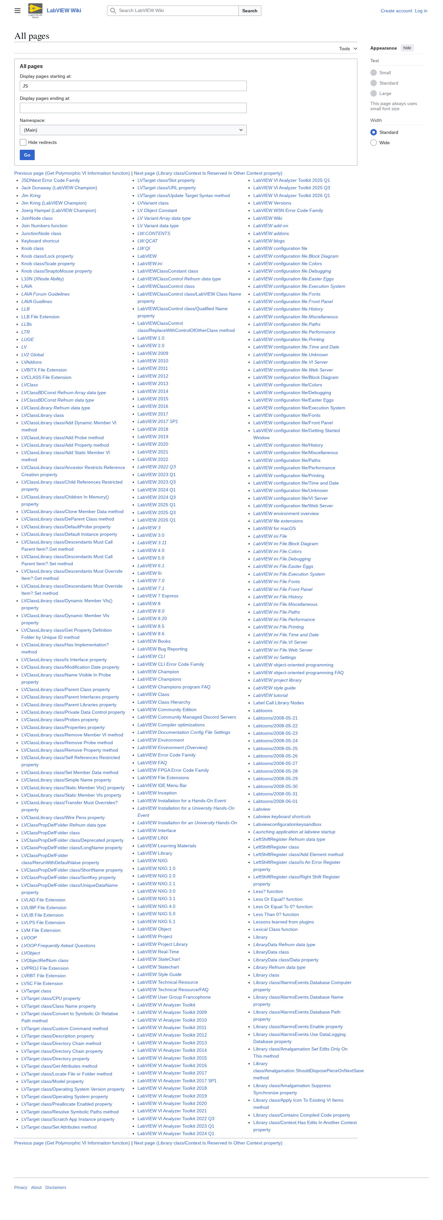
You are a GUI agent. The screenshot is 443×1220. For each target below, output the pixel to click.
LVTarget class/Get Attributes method (59, 1066)
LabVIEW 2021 (153, 451)
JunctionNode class (41, 233)
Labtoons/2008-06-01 (275, 801)
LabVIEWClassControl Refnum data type (179, 278)
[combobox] (133, 130)
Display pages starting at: (46, 76)
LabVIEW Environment (161, 740)
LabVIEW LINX (153, 837)
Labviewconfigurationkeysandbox (287, 824)
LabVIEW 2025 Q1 (157, 504)
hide (407, 48)
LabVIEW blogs (269, 240)
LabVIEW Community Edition (167, 709)
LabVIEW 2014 (153, 391)
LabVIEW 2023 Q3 (157, 482)
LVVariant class (153, 202)
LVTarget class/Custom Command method (64, 1028)
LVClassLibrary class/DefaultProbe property (66, 526)
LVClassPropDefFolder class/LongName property (71, 847)
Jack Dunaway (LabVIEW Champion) (59, 187)
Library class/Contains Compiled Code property (301, 1115)
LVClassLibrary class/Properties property (63, 727)
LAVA (26, 286)
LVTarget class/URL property (167, 187)
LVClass (29, 384)
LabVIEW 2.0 (151, 345)
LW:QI (144, 248)
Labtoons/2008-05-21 (275, 718)
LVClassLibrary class (42, 415)
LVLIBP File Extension (43, 907)
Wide (384, 142)
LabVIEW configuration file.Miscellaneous (295, 316)
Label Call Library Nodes (278, 702)
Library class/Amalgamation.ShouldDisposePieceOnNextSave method (308, 1070)
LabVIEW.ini (150, 263)
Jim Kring (31, 195)
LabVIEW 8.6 (151, 633)
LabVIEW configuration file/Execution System (299, 407)
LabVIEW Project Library (163, 944)
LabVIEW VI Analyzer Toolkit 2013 (172, 1042)
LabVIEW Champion (158, 671)
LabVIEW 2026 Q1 (157, 519)
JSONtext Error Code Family (50, 180)
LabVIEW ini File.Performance (284, 619)
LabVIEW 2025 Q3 (157, 512)
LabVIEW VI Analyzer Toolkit (166, 1004)
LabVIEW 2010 (153, 360)
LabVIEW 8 (149, 603)
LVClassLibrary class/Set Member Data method (69, 772)
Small (385, 72)
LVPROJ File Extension (45, 968)
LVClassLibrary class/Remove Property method (69, 750)
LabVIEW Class (153, 694)
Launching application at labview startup (294, 831)
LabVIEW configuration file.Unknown (290, 354)
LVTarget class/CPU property (50, 998)
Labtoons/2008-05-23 (275, 733)
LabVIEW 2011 (153, 368)
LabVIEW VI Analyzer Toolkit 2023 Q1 (176, 1126)
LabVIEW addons (271, 233)
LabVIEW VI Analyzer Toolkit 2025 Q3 (291, 187)
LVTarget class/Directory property (55, 1058)
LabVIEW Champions (159, 679)
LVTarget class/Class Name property (58, 1006)
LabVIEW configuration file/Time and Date (296, 483)
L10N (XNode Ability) (42, 278)
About (36, 1187)
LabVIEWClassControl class (166, 286)
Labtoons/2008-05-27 (275, 763)
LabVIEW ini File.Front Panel (282, 589)
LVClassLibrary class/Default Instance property (69, 534)
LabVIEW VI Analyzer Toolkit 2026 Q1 (291, 195)
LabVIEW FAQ (152, 762)
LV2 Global (32, 354)
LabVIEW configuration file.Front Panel (293, 301)
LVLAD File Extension (43, 899)
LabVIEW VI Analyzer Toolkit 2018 (172, 1088)
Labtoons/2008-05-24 (275, 740)
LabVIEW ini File (270, 536)
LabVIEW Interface (157, 830)
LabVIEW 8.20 (152, 618)
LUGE (27, 339)
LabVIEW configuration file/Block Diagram (296, 377)
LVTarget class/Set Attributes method (59, 1127)
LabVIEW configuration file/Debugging (292, 392)
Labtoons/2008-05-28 (275, 771)
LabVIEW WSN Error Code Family (288, 210)
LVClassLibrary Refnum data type (55, 407)
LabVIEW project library (277, 680)
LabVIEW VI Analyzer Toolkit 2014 (172, 1050)
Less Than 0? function (276, 914)
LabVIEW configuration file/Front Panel (293, 422)
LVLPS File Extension (43, 922)
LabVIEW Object (154, 929)
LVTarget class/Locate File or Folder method (66, 1073)
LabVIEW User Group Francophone (174, 997)
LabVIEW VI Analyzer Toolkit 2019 (172, 1095)
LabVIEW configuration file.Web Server (293, 369)
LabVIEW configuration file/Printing (288, 475)
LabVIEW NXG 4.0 (156, 906)
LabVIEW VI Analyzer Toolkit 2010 (172, 1020)
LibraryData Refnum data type (284, 944)
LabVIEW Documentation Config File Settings (184, 732)
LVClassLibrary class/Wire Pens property (63, 817)
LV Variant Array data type (164, 218)
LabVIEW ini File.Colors (277, 551)
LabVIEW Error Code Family (167, 754)
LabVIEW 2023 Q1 (157, 474)
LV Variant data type (158, 225)
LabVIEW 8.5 (151, 626)
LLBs (26, 324)
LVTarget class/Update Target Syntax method (184, 195)
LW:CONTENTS (154, 233)
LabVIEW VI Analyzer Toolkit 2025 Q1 (291, 180)
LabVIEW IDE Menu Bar (162, 785)
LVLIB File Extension (42, 915)
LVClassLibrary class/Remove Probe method (67, 742)
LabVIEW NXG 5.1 (156, 921)
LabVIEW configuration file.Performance (294, 331)
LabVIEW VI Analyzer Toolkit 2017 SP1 (177, 1080)
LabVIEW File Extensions (163, 777)
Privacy (20, 1187)
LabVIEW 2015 (153, 398)
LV (24, 346)
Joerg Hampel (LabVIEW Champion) (58, 210)
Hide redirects (42, 142)
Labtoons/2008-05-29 (275, 778)
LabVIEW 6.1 (151, 565)
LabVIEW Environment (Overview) (173, 747)
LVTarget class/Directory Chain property (62, 1051)
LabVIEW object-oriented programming (293, 664)
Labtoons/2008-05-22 (275, 725)
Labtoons (262, 710)
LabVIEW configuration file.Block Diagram (296, 256)
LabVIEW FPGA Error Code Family (173, 770)
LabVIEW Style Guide (160, 974)
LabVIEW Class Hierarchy (164, 702)
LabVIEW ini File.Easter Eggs (283, 566)
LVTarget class (36, 990)
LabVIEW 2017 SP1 (158, 421)
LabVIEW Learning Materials (167, 845)
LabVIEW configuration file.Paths (286, 324)
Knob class (32, 248)
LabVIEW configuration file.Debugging (292, 271)
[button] (17, 11)
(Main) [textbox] (30, 130)
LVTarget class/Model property (52, 1081)
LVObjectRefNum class (44, 960)
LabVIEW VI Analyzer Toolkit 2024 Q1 (176, 1133)
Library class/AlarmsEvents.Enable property (298, 1026)
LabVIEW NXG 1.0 (156, 868)
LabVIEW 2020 (153, 444)
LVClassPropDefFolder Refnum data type (63, 824)
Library (260, 937)
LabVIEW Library (155, 853)
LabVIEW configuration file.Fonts (286, 294)
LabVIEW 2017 (153, 413)
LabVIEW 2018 (153, 429)
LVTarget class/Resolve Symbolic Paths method (70, 1111)
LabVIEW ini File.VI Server (280, 642)
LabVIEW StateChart (159, 959)
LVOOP (29, 937)
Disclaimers (55, 1187)
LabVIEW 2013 (153, 383)
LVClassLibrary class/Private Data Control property (73, 712)
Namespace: (33, 120)
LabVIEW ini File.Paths (276, 612)
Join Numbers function (44, 225)
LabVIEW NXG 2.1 (156, 883)
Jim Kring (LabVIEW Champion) (54, 202)
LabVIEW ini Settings (274, 657)
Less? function (268, 891)
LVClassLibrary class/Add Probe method (62, 437)
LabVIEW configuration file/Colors (287, 384)
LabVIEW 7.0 (151, 580)
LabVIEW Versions (272, 202)
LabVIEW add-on (270, 225)
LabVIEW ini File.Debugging (282, 558)
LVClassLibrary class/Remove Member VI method (72, 734)
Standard (388, 82)
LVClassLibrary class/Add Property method (65, 445)
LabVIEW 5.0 (151, 557)
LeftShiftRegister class (276, 847)
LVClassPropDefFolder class (50, 832)
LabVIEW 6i (150, 573)
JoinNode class (37, 218)
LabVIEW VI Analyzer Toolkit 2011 (172, 1027)
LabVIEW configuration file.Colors (287, 263)
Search (249, 10)
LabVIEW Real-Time (158, 951)
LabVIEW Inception (157, 792)
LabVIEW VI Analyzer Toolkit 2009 (172, 1012)
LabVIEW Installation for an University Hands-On (187, 822)
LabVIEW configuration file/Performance (294, 467)
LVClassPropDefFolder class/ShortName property (72, 870)
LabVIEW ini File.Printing (278, 626)
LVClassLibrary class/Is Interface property (64, 659)
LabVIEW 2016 (153, 406)
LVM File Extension (41, 930)
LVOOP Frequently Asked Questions (58, 945)
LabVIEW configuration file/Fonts (286, 415)
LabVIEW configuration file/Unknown (290, 490)
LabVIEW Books (154, 641)
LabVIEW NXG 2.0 (156, 875)
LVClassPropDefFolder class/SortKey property (68, 877)
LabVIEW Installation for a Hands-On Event (182, 800)
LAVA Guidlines (36, 301)
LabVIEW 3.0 (151, 535)
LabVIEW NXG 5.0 (156, 913)
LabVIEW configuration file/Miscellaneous (295, 452)
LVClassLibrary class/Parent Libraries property (68, 704)
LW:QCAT (148, 240)
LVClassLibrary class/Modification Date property (70, 667)
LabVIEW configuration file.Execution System (299, 286)
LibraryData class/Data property (285, 959)
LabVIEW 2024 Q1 (157, 489)
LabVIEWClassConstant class (168, 271)
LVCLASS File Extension (46, 377)
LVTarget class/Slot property (166, 180)
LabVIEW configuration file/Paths (286, 460)
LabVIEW (147, 256)
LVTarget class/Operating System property (64, 1096)
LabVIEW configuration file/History (288, 445)
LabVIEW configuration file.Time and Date (296, 346)
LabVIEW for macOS (274, 528)
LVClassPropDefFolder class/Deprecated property (72, 840)
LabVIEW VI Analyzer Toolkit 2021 (172, 1110)
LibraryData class (271, 952)
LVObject (30, 953)
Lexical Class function (275, 929)
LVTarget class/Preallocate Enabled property (66, 1104)
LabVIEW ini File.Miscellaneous (285, 604)
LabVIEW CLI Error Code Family (171, 664)
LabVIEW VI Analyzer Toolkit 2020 (172, 1103)
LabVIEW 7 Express (158, 595)
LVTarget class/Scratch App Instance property (67, 1119)
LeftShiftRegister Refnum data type (289, 839)
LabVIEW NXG (153, 860)
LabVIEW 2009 (153, 353)
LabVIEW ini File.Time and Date (286, 634)
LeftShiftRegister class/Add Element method (298, 854)
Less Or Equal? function (278, 899)
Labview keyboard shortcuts (282, 816)
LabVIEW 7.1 (151, 588)
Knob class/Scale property (48, 263)
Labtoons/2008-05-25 (275, 748)
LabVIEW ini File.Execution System (289, 574)
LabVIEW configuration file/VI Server (290, 498)
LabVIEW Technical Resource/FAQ (173, 989)
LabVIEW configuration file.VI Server (290, 362)
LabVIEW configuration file (280, 248)
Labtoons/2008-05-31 (275, 793)
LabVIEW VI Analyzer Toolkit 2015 (172, 1058)
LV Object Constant (157, 210)
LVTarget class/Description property (57, 1035)
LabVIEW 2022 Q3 (157, 466)
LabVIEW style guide (274, 687)
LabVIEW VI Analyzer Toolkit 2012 (172, 1035)
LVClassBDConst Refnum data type (57, 400)
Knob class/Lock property (47, 256)
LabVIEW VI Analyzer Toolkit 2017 (172, 1072)
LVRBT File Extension (43, 975)
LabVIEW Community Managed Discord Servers (187, 717)
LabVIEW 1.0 (151, 338)
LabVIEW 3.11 (152, 542)
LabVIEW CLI (151, 656)
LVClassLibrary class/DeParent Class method (67, 519)
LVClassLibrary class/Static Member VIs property (71, 795)
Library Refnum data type (279, 967)
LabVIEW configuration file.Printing (288, 339)
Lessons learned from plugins (283, 921)
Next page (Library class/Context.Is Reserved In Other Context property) (208, 173)
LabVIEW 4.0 (151, 550)
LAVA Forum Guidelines (45, 294)
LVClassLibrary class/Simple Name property (66, 779)
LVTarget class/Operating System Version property (73, 1089)
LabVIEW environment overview (286, 513)
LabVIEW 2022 (153, 459)
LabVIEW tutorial (270, 695)
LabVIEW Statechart (158, 966)
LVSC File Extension (42, 983)
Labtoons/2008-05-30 (275, 786)
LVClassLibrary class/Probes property (59, 719)
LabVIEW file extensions (278, 520)
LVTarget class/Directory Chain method (61, 1043)
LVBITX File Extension (44, 369)
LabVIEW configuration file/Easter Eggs (293, 400)
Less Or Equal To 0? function (283, 906)
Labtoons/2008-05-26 (275, 755)
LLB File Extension (40, 316)
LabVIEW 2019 (153, 436)
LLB (25, 308)
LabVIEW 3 (149, 527)
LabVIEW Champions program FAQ (174, 686)
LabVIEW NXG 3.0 (156, 891)
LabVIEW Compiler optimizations (171, 724)
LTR (25, 331)
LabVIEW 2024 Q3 (157, 497)
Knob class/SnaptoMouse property (56, 271)
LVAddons (31, 362)
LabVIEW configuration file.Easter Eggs (293, 278)
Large (385, 93)
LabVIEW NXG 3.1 (156, 898)
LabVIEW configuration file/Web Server (293, 505)
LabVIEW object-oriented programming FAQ (298, 672)
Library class (266, 975)
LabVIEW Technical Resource (168, 982)
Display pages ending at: (45, 98)
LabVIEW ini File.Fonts (276, 581)
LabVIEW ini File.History (278, 596)
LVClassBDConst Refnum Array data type (63, 392)
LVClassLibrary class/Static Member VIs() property (73, 787)
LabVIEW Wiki (267, 218)
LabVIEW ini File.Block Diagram (285, 543)
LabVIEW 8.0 (151, 611)
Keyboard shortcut (40, 240)
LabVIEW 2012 (153, 376)
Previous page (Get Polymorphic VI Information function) (72, 173)
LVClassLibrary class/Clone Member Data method (72, 511)
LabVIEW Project (155, 936)
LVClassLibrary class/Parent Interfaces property (70, 696)
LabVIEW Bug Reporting (162, 648)
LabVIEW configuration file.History (288, 308)
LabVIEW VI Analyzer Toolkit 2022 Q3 (176, 1118)
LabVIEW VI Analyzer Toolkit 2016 (172, 1065)
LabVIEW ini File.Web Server (283, 649)
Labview (261, 809)
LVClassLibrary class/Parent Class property (65, 689)
